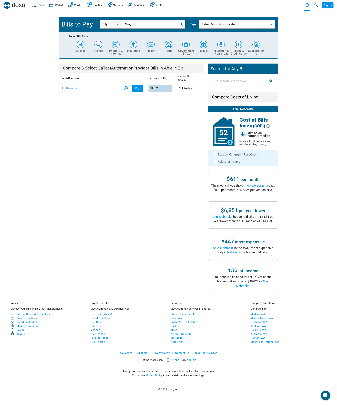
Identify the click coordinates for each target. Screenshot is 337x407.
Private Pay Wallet (27, 318)
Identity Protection (27, 326)
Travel (174, 330)
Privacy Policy (161, 353)
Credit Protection (27, 322)
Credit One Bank (100, 318)
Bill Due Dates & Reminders (33, 314)
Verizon (95, 330)
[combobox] (111, 24)
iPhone (175, 360)
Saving (20, 330)
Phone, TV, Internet (182, 314)
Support (142, 353)
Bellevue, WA (258, 330)
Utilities (175, 326)
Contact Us (182, 353)
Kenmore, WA (259, 334)
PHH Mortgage (99, 337)
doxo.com (126, 353)
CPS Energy (98, 341)
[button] (181, 24)
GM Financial (98, 334)
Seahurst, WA (259, 322)
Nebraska (234, 252)
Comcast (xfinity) (101, 314)
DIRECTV (96, 322)
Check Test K (73, 88)
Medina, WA (258, 314)
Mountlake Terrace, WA (265, 341)
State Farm (97, 326)
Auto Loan (177, 341)
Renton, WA (258, 337)
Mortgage (176, 337)
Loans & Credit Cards (184, 322)
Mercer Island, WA (262, 318)
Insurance (177, 318)
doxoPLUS (22, 334)
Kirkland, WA (258, 326)
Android (191, 360)
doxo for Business (205, 353)
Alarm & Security (181, 334)
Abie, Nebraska (257, 185)
